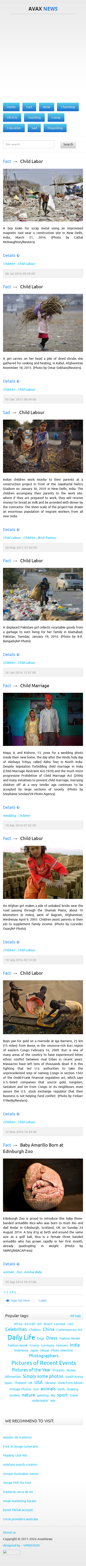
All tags (75, 1316)
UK (30, 1383)
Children (9, 263)
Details (9, 255)
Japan (34, 1350)
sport (62, 1395)
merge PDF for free (17, 1482)
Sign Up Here (20, 1300)
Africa (18, 1324)
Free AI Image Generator (20, 1446)
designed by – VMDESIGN (21, 1545)
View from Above (70, 1383)
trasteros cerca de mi (18, 1492)
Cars (70, 1324)
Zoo (19, 1272)
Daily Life (21, 1337)
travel (74, 1395)
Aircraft (29, 1324)
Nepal (44, 1350)
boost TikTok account (18, 1510)
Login (43, 1300)
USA (38, 1382)
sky (53, 1395)
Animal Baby (33, 1272)
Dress (51, 1338)
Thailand (20, 1383)
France (34, 1345)
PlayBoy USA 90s (15, 1455)
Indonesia (21, 1350)
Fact (7, 161)
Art (39, 1324)
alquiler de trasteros (17, 1437)
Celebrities (16, 1329)
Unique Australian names (21, 1473)
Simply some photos (43, 1376)
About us (9, 1532)
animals (8, 1272)
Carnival (59, 1324)
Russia (71, 1370)
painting (43, 1395)
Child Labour (26, 263)
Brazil (48, 1324)
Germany (47, 1345)
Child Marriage (34, 685)
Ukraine (50, 1383)
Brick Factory (47, 537)
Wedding (9, 815)
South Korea (74, 1376)
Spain (8, 1383)
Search (68, 144)
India (75, 1345)
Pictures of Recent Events (43, 1363)
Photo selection (62, 1350)
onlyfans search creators (20, 1464)
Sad (6, 412)
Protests (59, 1370)
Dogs (40, 1338)
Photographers (44, 1355)
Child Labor (31, 161)
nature (28, 1395)
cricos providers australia (20, 1519)
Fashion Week (18, 1345)
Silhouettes (13, 1376)
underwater (40, 1400)
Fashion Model (69, 1338)
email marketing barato (19, 1501)
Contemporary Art (69, 1329)
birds (61, 1389)
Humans (62, 1345)
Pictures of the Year (31, 1369)
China (48, 1329)
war (53, 1400)
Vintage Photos (20, 1389)
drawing (72, 1389)
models (14, 1395)
